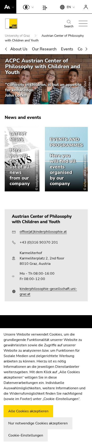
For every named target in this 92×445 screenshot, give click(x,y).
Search (68, 26)
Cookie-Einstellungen (25, 435)
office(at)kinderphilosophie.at (43, 231)
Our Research (44, 49)
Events (67, 49)
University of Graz (18, 36)
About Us (18, 49)
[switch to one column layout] (45, 6)
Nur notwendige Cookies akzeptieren (38, 423)
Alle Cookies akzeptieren (28, 411)
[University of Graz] (11, 24)
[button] (8, 6)
